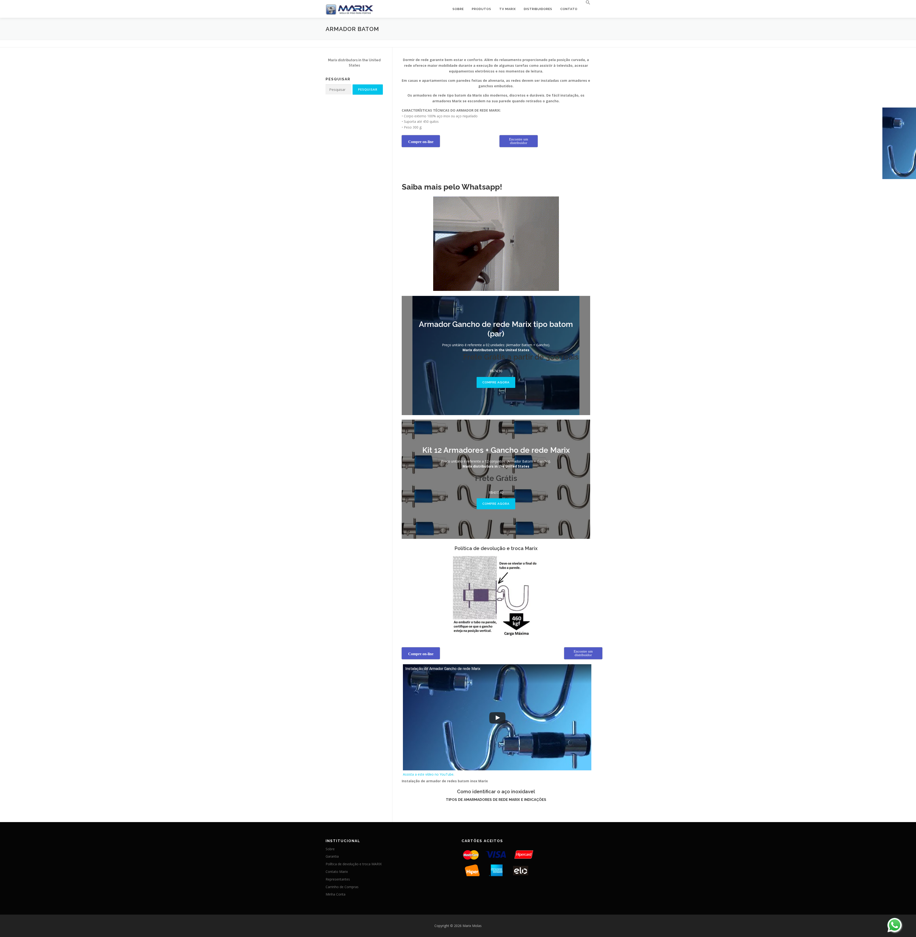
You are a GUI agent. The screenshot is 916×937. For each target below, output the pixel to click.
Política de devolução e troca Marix (495, 548)
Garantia (332, 856)
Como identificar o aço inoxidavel (496, 791)
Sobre (458, 9)
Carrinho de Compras (342, 887)
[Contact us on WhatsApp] (894, 925)
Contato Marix (337, 871)
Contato (569, 9)
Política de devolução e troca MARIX (354, 864)
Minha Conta (335, 894)
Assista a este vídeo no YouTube (428, 774)
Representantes (338, 879)
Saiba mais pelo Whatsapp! (452, 186)
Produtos (481, 9)
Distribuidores (538, 9)
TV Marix (507, 9)
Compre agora (496, 382)
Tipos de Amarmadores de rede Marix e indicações (496, 800)
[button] (586, 2)
